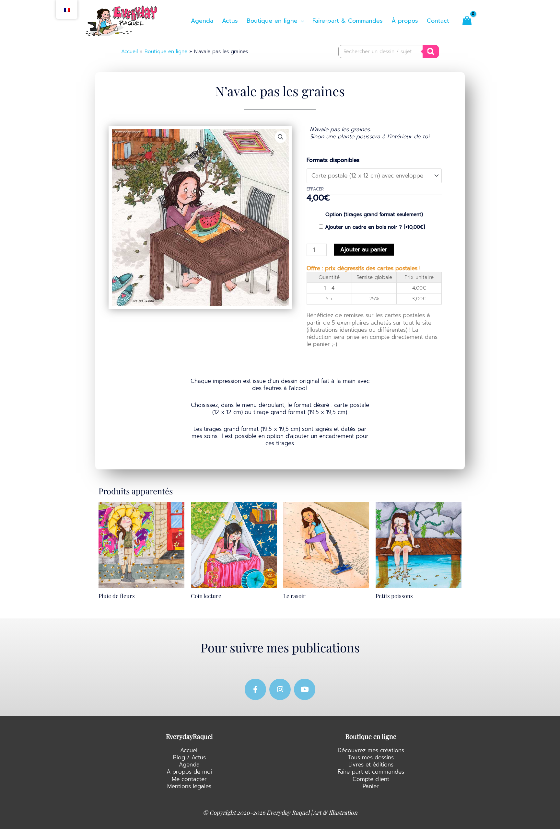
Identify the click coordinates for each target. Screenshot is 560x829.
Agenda (202, 21)
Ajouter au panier (363, 249)
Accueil (129, 51)
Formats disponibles (333, 160)
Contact (438, 21)
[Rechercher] (431, 51)
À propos (404, 21)
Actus (230, 21)
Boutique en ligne (166, 51)
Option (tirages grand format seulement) (374, 214)
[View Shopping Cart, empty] (467, 21)
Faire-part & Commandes (347, 21)
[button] (280, 137)
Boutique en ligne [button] (272, 21)
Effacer (315, 189)
